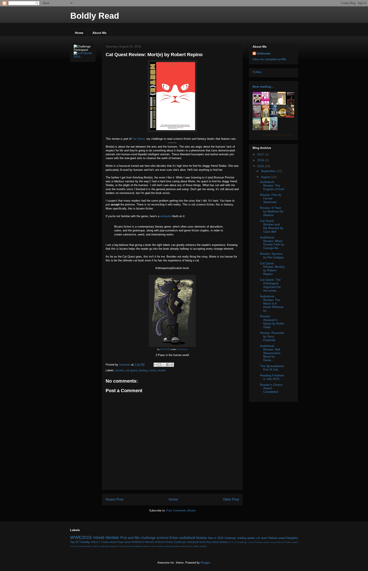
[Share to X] (164, 365)
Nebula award (277, 538)
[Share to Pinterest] (172, 365)
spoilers (176, 546)
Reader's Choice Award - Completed (271, 388)
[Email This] (156, 365)
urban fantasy (220, 542)
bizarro (119, 370)
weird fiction (186, 546)
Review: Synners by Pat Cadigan (272, 255)
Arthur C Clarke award (103, 542)
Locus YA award (78, 546)
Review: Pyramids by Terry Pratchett (272, 336)
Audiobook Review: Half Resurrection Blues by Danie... (270, 353)
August (266, 177)
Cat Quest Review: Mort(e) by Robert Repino (272, 269)
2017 (261, 154)
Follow (257, 72)
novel (152, 370)
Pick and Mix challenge (138, 538)
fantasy (143, 370)
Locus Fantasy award (258, 542)
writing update (200, 546)
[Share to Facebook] (168, 365)
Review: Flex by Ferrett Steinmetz (270, 198)
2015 (261, 166)
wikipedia (165, 216)
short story (205, 542)
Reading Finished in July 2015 (272, 377)
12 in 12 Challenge (238, 542)
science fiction (167, 538)
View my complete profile (269, 59)
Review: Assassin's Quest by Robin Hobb (272, 322)
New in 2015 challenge (222, 538)
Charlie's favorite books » (278, 135)
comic (153, 546)
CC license (182, 349)
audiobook (187, 538)
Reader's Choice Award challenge (126, 546)
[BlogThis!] (160, 365)
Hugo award (124, 542)
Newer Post (114, 499)
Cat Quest (138, 138)
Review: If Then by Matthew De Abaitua (271, 211)
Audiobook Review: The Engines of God (272, 185)
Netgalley (292, 538)
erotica (160, 546)
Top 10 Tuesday (80, 542)
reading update (246, 538)
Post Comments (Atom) (181, 510)
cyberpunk (193, 542)
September (269, 171)
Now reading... (263, 86)
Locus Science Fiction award (284, 542)
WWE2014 (138, 542)
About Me (99, 32)
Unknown (264, 53)
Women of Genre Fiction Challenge (165, 542)
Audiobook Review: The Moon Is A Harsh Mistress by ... (271, 303)
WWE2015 (81, 537)
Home (79, 32)
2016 (261, 160)
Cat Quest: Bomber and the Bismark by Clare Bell (271, 226)
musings (168, 546)
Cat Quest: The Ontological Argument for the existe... (270, 285)
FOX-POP (165, 349)
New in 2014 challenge (97, 546)
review (161, 370)
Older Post (231, 499)
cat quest (131, 370)
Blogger (205, 562)
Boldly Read (94, 15)
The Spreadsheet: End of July (272, 367)
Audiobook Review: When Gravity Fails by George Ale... (272, 243)
